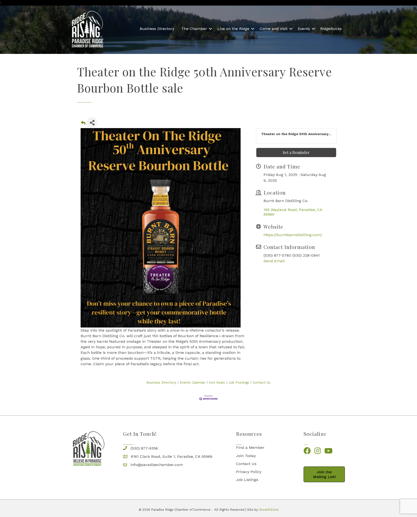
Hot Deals (217, 382)
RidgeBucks (331, 28)
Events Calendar (192, 382)
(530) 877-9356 (144, 448)
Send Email (274, 261)
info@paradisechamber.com (157, 464)
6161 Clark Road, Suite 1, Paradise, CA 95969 (171, 456)
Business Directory (157, 28)
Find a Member (250, 447)
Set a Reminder (296, 152)
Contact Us (262, 382)
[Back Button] (83, 124)
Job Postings (239, 382)
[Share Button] (92, 122)
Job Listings (247, 479)
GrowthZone (268, 509)
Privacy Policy (248, 471)
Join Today (246, 455)
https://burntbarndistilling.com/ (293, 235)
